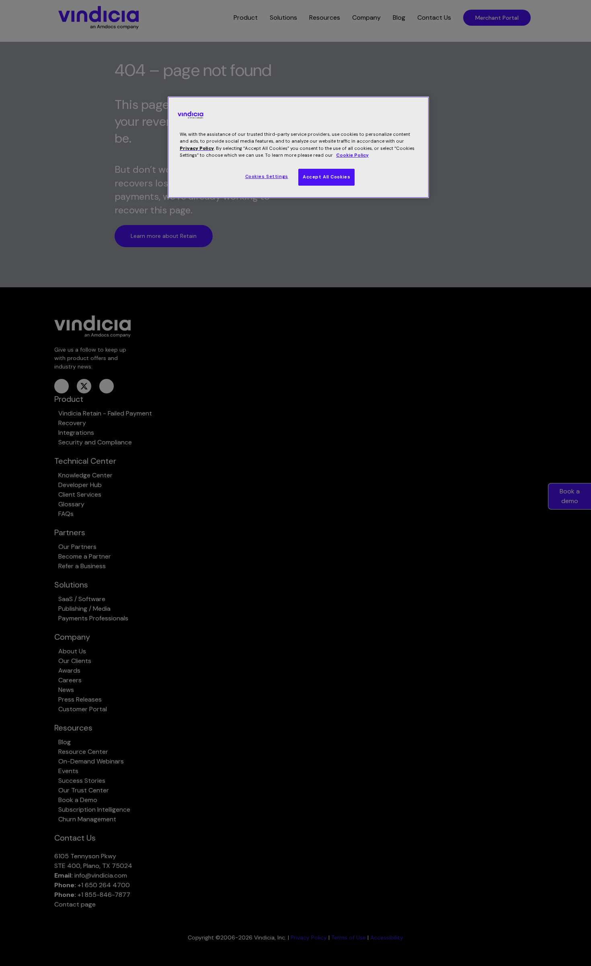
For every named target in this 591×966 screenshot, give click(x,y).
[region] (298, 147)
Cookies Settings (266, 177)
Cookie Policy (352, 155)
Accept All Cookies (326, 177)
